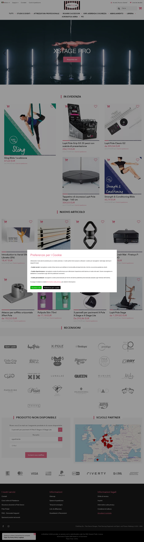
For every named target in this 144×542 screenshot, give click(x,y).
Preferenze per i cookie (51, 288)
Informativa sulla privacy (53, 282)
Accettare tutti (36, 288)
